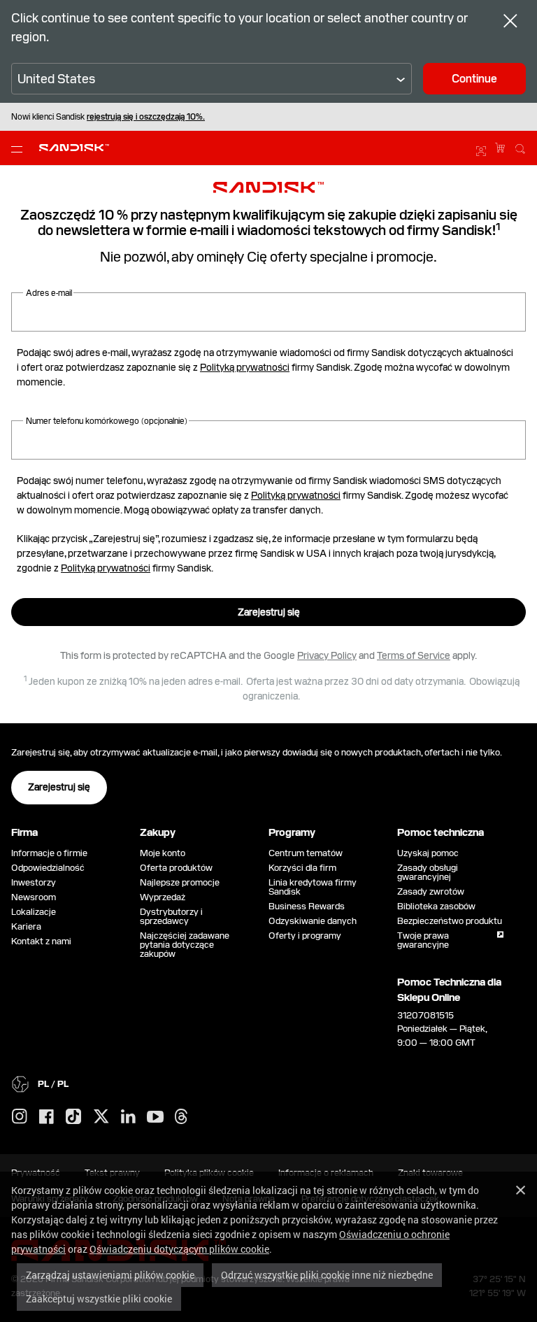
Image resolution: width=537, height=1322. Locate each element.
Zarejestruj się (269, 612)
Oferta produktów (176, 868)
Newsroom (33, 897)
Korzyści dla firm (302, 868)
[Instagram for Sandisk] (19, 1117)
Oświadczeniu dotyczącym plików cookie (179, 1249)
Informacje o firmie (49, 853)
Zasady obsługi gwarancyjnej (427, 872)
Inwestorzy (33, 882)
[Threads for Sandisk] (181, 1117)
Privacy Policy (327, 655)
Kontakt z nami (41, 941)
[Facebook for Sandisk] (46, 1117)
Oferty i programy (304, 935)
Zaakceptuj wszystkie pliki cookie (99, 1298)
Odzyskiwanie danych (312, 921)
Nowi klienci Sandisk (108, 116)
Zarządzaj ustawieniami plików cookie (110, 1274)
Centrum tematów (305, 853)
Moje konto (162, 853)
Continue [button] (474, 78)
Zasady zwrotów (430, 891)
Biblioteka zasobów (436, 906)
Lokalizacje (33, 912)
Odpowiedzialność (48, 868)
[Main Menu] (19, 148)
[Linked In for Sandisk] (128, 1117)
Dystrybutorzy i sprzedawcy (171, 916)
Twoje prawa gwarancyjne (425, 940)
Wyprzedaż (162, 897)
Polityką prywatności (244, 367)
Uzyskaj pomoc (428, 853)
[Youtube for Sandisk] (155, 1117)
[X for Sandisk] (101, 1117)
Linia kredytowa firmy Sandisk (312, 886)
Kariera (26, 926)
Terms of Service (413, 655)
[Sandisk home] (74, 146)
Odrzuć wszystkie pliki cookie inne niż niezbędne (327, 1274)
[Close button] (510, 22)
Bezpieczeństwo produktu (449, 921)
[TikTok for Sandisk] (73, 1117)
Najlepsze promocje (180, 882)
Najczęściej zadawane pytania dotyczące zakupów (184, 945)
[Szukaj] (520, 146)
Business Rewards (306, 906)
